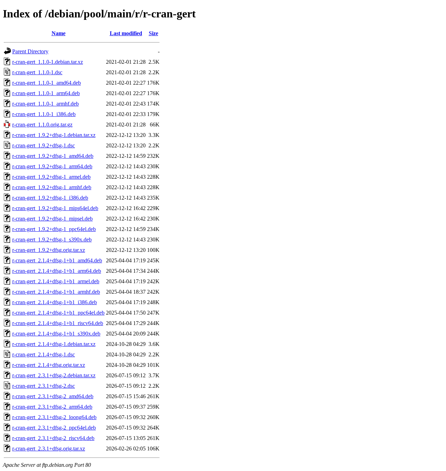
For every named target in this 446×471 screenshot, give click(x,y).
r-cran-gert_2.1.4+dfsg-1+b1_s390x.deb (56, 334)
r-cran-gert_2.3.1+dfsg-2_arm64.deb (52, 407)
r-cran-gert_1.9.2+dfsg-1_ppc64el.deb (54, 229)
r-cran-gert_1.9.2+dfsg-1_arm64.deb (52, 166)
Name (59, 33)
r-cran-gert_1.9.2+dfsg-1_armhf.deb (51, 187)
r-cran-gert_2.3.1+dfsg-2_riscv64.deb (53, 438)
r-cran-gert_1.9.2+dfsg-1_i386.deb (50, 198)
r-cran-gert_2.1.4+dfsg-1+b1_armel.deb (55, 281)
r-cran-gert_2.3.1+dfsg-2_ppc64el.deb (54, 428)
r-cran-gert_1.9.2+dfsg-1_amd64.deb (52, 156)
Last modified (126, 33)
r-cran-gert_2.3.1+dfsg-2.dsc (43, 386)
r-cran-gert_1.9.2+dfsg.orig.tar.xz (48, 250)
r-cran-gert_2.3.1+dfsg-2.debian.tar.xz (53, 375)
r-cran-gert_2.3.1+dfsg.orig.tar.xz (48, 448)
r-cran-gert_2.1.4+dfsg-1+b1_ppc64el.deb (58, 313)
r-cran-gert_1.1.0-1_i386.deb (44, 114)
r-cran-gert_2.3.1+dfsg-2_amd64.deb (52, 396)
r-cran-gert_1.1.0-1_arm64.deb (46, 93)
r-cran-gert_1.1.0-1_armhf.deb (45, 104)
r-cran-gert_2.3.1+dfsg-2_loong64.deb (54, 417)
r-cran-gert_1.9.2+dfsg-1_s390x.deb (52, 239)
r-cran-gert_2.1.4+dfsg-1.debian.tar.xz (53, 344)
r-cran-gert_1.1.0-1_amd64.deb (46, 83)
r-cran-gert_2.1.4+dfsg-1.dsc (43, 354)
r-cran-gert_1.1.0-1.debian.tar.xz (47, 62)
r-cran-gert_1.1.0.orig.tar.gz (42, 125)
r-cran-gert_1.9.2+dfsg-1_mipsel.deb (52, 219)
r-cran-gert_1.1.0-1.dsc (37, 72)
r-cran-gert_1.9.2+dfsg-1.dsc (43, 145)
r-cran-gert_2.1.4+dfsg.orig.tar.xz (48, 365)
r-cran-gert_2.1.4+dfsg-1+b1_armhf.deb (56, 292)
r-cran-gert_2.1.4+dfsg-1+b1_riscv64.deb (57, 323)
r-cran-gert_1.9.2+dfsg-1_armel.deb (51, 177)
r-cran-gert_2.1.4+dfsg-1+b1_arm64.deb (56, 271)
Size (153, 33)
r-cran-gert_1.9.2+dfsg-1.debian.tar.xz (53, 135)
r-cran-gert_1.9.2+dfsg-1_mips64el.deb (55, 208)
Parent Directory (30, 51)
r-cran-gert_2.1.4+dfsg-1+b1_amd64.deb (57, 260)
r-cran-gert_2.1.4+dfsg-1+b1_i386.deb (54, 302)
